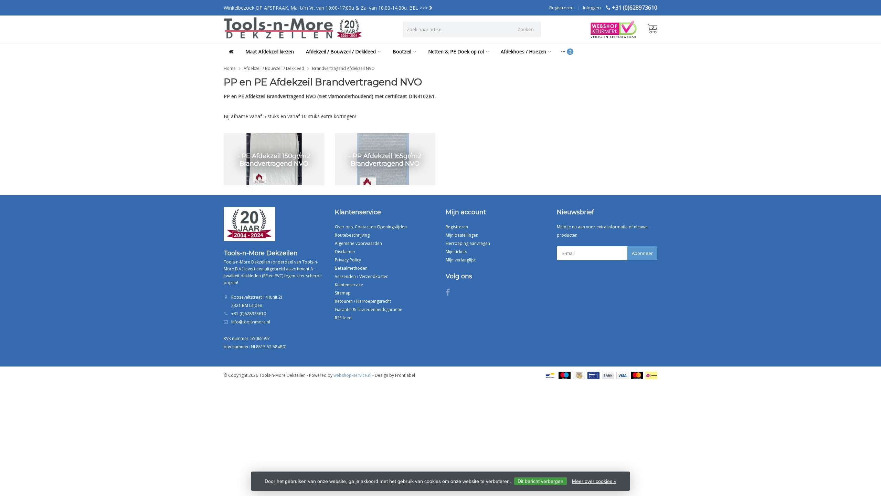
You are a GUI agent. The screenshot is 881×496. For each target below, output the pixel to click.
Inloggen (592, 7)
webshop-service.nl (352, 375)
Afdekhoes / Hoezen (523, 51)
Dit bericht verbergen (540, 481)
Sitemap (343, 293)
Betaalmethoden (351, 268)
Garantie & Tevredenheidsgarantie (368, 309)
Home (230, 68)
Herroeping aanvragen (468, 243)
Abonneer (642, 253)
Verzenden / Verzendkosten (362, 276)
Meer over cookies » (594, 481)
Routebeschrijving (352, 235)
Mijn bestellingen (462, 235)
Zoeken (526, 29)
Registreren (561, 7)
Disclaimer (345, 252)
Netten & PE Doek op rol (456, 51)
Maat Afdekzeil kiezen (269, 51)
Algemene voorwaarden (358, 243)
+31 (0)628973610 (634, 7)
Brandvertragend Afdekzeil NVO (343, 68)
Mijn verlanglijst (461, 260)
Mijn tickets (456, 252)
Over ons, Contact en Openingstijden (371, 227)
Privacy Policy (348, 260)
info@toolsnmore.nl (250, 322)
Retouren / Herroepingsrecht (363, 301)
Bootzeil (402, 51)
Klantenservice (349, 285)
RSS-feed (343, 318)
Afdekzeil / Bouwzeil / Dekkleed (341, 51)
